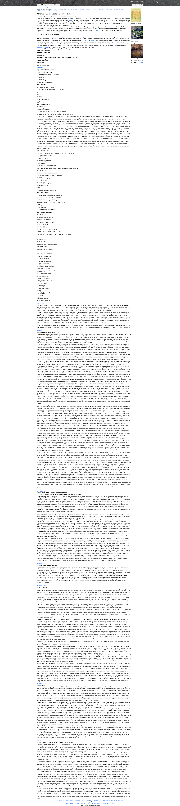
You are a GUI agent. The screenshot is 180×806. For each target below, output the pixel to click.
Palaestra (67, 47)
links (79, 800)
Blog (113, 803)
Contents (71, 20)
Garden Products (97, 803)
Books (72, 9)
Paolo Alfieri (137, 43)
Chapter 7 (113, 42)
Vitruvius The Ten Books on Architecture (94, 7)
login (122, 800)
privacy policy (73, 800)
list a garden (104, 800)
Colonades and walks (42, 47)
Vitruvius (76, 9)
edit (57, 800)
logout (90, 802)
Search (141, 1)
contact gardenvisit (114, 800)
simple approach (96, 30)
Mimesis (105, 9)
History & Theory (41, 5)
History (56, 9)
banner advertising (95, 800)
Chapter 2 (55, 38)
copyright (65, 800)
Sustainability (66, 9)
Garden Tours (78, 803)
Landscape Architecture (53, 5)
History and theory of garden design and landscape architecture (52, 7)
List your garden (134, 1)
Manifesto (95, 9)
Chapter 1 (84, 37)
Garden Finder (69, 803)
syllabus (128, 37)
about (60, 800)
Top (43, 67)
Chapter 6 (92, 40)
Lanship (101, 9)
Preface (45, 37)
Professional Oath (113, 9)
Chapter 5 (52, 42)
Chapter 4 (84, 40)
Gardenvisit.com (45, 1)
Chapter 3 (116, 38)
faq (82, 800)
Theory (60, 9)
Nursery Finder (107, 803)
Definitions (59, 11)
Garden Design (87, 803)
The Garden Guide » (138, 5)
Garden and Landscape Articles (75, 7)
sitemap (87, 800)
